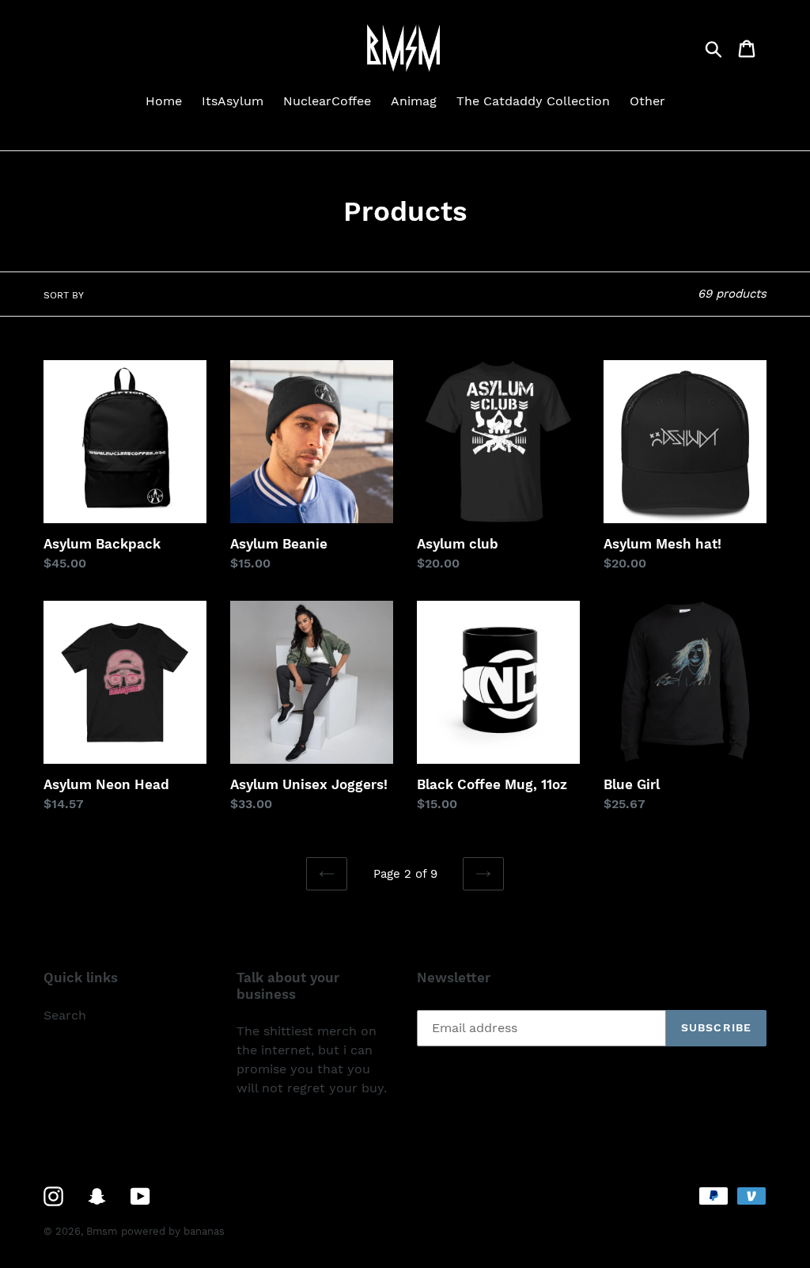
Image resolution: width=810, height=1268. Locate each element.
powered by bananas (173, 1231)
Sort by (64, 295)
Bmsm (101, 1231)
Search (65, 1015)
